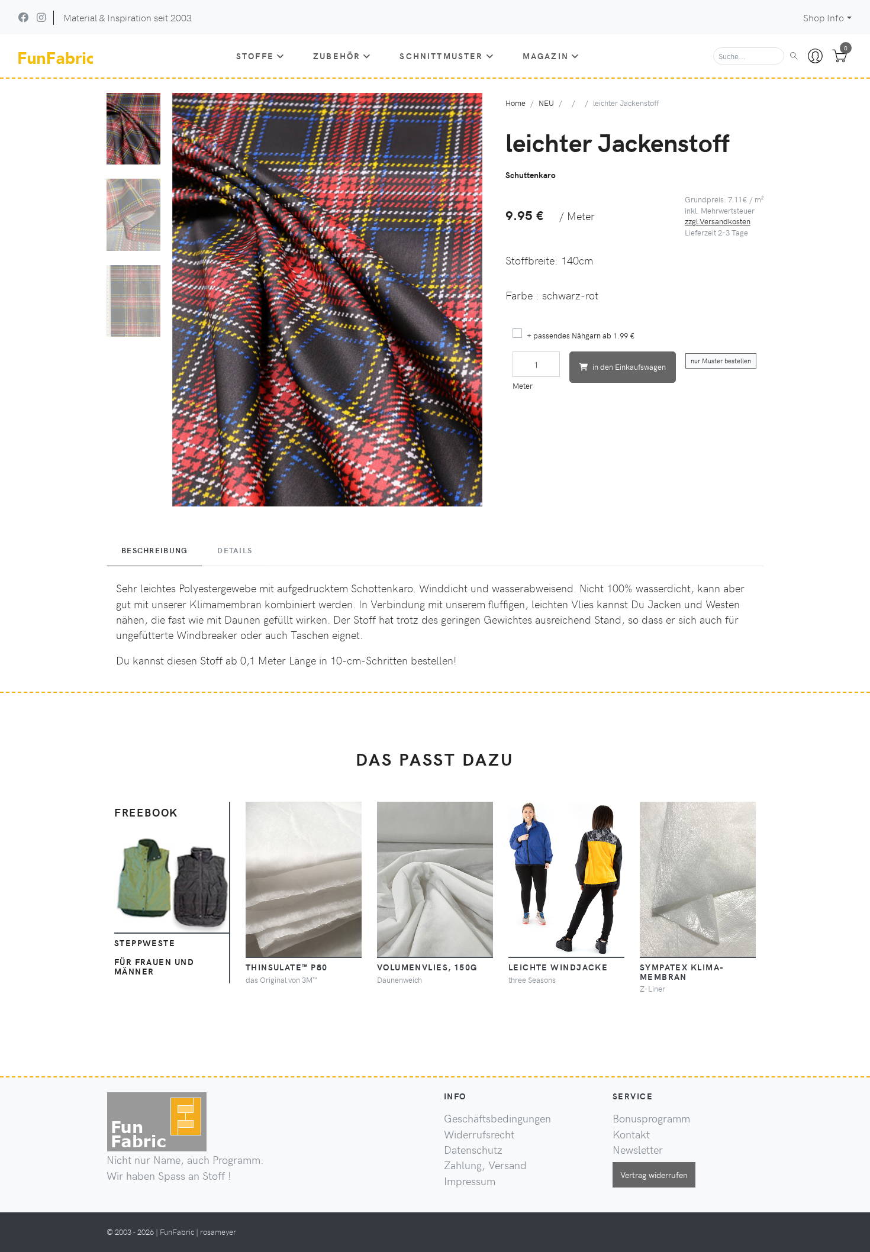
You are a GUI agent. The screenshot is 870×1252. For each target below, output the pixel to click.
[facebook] (23, 17)
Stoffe (255, 56)
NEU (546, 103)
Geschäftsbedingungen (497, 1118)
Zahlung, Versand (485, 1165)
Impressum (469, 1181)
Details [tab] (234, 550)
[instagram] (41, 17)
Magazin (546, 56)
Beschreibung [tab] (154, 550)
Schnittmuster (441, 56)
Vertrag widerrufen (654, 1174)
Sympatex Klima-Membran (682, 971)
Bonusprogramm (651, 1118)
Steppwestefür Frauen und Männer (154, 957)
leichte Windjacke (558, 967)
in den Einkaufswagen (629, 367)
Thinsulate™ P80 (287, 967)
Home (515, 103)
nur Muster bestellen (721, 360)
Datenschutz (473, 1150)
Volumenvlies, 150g (427, 967)
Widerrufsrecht (479, 1134)
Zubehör (336, 56)
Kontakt (631, 1134)
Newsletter (638, 1150)
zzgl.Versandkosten (717, 221)
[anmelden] (815, 56)
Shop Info (823, 17)
